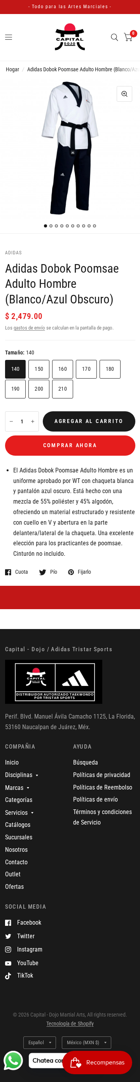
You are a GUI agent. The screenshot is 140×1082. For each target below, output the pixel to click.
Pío (53, 572)
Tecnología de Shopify (69, 1023)
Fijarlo (84, 572)
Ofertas (14, 886)
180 (110, 369)
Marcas (14, 787)
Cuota (21, 572)
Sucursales (18, 837)
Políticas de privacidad (101, 775)
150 (39, 369)
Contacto (16, 862)
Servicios (16, 812)
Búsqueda (85, 762)
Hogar (12, 69)
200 (39, 389)
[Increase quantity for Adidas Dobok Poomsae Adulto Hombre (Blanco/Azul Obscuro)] (32, 421)
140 (15, 369)
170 (86, 369)
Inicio (12, 762)
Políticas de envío (95, 799)
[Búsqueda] (114, 37)
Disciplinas (18, 775)
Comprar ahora (70, 445)
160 (62, 369)
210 (62, 389)
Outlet (13, 874)
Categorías (18, 800)
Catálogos (17, 824)
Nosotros (16, 849)
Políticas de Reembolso (102, 787)
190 (15, 389)
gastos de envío (29, 328)
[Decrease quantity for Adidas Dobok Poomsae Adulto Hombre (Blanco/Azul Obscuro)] (11, 421)
